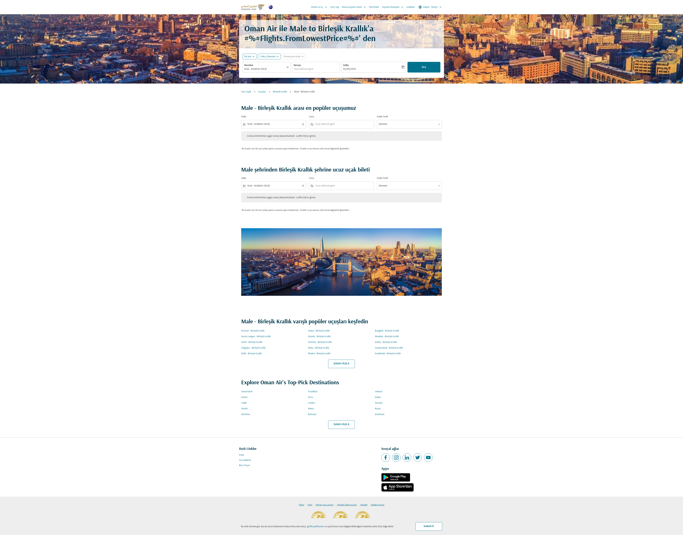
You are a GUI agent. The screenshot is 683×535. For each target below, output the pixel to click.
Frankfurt (312, 391)
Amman (378, 391)
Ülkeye (301, 505)
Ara (424, 67)
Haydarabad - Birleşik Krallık (389, 348)
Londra (311, 403)
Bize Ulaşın (244, 465)
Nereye (297, 65)
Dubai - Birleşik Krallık (319, 331)
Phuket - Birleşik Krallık (319, 353)
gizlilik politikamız (315, 526)
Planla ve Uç (319, 7)
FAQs (241, 455)
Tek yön (247, 56)
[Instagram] (396, 457)
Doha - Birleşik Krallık (318, 348)
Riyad (377, 408)
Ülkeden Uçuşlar (377, 505)
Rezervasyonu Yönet (354, 7)
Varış (311, 116)
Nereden (248, 65)
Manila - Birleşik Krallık (319, 336)
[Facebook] (385, 457)
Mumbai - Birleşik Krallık (387, 336)
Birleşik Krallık (280, 91)
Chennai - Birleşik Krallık (320, 342)
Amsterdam (247, 391)
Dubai (378, 397)
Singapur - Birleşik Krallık (253, 348)
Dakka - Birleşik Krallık (386, 342)
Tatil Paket (374, 7)
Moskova (245, 414)
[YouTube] (428, 457)
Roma (311, 408)
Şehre (310, 505)
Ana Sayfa (246, 91)
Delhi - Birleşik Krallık (251, 353)
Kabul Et (429, 526)
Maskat (379, 403)
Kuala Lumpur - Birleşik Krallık (256, 336)
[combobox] (264, 69)
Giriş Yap (334, 7)
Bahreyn (312, 414)
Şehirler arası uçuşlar (324, 505)
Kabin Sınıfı (382, 116)
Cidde (244, 403)
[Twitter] (417, 457)
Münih (244, 408)
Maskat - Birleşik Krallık (252, 331)
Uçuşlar (262, 91)
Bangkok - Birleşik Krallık (387, 331)
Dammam (379, 414)
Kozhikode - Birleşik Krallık (388, 353)
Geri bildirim (245, 460)
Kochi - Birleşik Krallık (251, 342)
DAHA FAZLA (341, 363)
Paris (310, 397)
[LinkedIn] (407, 457)
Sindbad (410, 7)
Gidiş (346, 65)
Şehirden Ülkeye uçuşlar (347, 505)
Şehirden (363, 505)
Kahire (244, 397)
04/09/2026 (349, 69)
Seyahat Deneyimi (393, 7)
